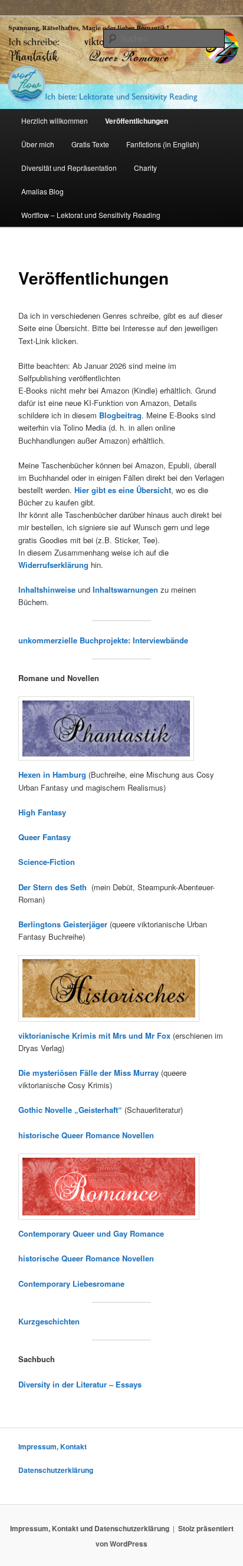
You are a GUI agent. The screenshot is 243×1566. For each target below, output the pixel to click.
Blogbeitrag (120, 415)
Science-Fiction (46, 861)
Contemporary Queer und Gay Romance (91, 1233)
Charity (145, 168)
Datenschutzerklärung (55, 1470)
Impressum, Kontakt (52, 1446)
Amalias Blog (42, 191)
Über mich (37, 144)
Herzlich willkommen (54, 120)
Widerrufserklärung (53, 564)
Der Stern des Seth (54, 887)
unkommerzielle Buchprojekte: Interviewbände (103, 640)
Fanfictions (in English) (162, 144)
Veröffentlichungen (136, 120)
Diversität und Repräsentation (69, 168)
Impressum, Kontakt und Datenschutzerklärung (89, 1528)
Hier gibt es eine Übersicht (122, 489)
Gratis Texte (90, 144)
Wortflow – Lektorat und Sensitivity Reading (90, 215)
